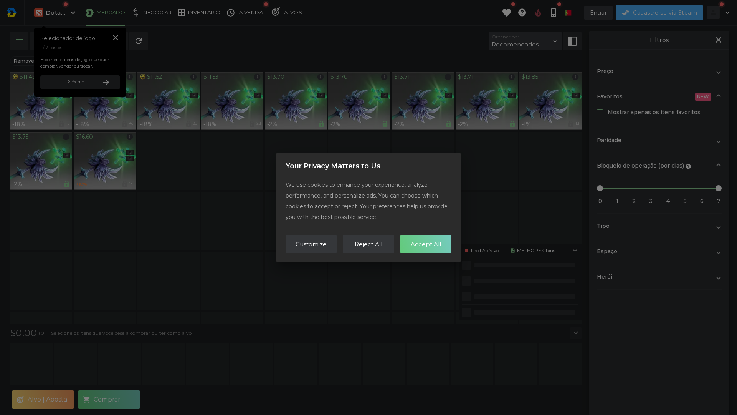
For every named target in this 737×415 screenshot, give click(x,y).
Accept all (426, 244)
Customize (311, 244)
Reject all (368, 244)
